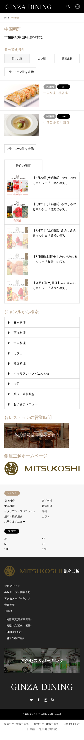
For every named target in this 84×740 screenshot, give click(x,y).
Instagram (45, 699)
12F (44, 549)
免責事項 (9, 604)
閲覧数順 (67, 58)
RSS (52, 699)
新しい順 (17, 58)
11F (6, 549)
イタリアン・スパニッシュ (32, 373)
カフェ (18, 353)
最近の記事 (23, 165)
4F (43, 538)
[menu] (77, 6)
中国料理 (20, 343)
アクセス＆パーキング (17, 598)
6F (5, 544)
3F (5, 538)
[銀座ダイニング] (28, 6)
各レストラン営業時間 (17, 592)
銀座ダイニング (32, 714)
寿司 (17, 384)
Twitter (31, 699)
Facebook (38, 699)
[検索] (67, 6)
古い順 (42, 58)
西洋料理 (20, 333)
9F (43, 544)
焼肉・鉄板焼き (24, 394)
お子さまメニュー (26, 404)
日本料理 (20, 322)
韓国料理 (20, 363)
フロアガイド (12, 586)
